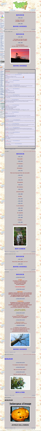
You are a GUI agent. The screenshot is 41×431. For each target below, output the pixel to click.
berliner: (2, 94)
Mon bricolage (2, 49)
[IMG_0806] (20, 193)
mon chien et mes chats (1, 36)
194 (19, 429)
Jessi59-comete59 (8, 74)
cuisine (1, 40)
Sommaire (1, 27)
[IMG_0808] (20, 217)
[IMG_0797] (20, 203)
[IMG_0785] (20, 198)
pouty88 (17, 29)
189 (11, 429)
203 (32, 429)
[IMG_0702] (20, 263)
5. (5, 94)
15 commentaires (33, 251)
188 (9, 429)
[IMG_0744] (20, 161)
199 (26, 429)
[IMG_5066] (20, 42)
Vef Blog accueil (2, 100)
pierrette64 (7, 84)
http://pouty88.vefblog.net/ (18, 74)
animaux (1, 39)
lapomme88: (2, 74)
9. (5, 119)
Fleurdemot (7, 119)
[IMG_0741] (20, 156)
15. (5, 143)
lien (7, 29)
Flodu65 (7, 140)
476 (34, 429)
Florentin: (1, 83)
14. (5, 140)
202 (31, 429)
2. (5, 80)
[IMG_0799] (20, 215)
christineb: (2, 76)
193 (17, 429)
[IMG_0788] (20, 201)
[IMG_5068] (20, 36)
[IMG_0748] (20, 165)
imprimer (6, 29)
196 (21, 429)
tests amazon (1, 48)
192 (15, 429)
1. (5, 74)
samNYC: (2, 86)
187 (8, 429)
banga (7, 123)
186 (7, 429)
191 (14, 429)
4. (5, 88)
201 (29, 429)
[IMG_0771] (20, 184)
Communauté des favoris (2, 97)
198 (25, 429)
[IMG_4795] (20, 259)
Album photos (2, 26)
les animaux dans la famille (2, 45)
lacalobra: (2, 81)
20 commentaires (33, 29)
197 (23, 429)
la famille (1, 44)
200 (27, 429)
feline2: (2, 89)
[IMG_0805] (20, 210)
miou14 (7, 127)
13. (5, 135)
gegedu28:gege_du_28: (3, 91)
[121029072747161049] (20, 325)
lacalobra (7, 88)
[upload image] (20, 277)
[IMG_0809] (20, 222)
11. (5, 127)
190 (13, 429)
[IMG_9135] (20, 17)
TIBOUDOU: (2, 72)
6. (5, 99)
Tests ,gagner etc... (12, 269)
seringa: (2, 78)
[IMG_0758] (20, 179)
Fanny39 (7, 80)
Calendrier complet (2, 108)
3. (5, 84)
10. (5, 123)
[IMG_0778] (20, 189)
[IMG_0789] (20, 208)
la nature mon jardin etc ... (2, 38)
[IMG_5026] (20, 23)
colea (6, 99)
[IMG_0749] (20, 175)
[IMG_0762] (20, 170)
